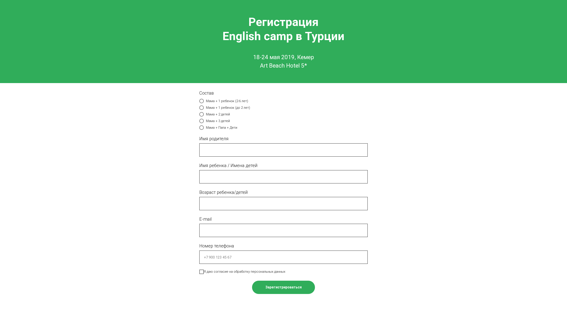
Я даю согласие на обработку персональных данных (244, 272)
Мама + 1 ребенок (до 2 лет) (228, 108)
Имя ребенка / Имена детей (228, 165)
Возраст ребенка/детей (223, 192)
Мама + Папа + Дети (221, 128)
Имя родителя (214, 138)
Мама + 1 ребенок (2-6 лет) (227, 101)
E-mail (205, 219)
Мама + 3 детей (218, 121)
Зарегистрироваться (283, 287)
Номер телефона (216, 246)
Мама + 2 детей (218, 114)
